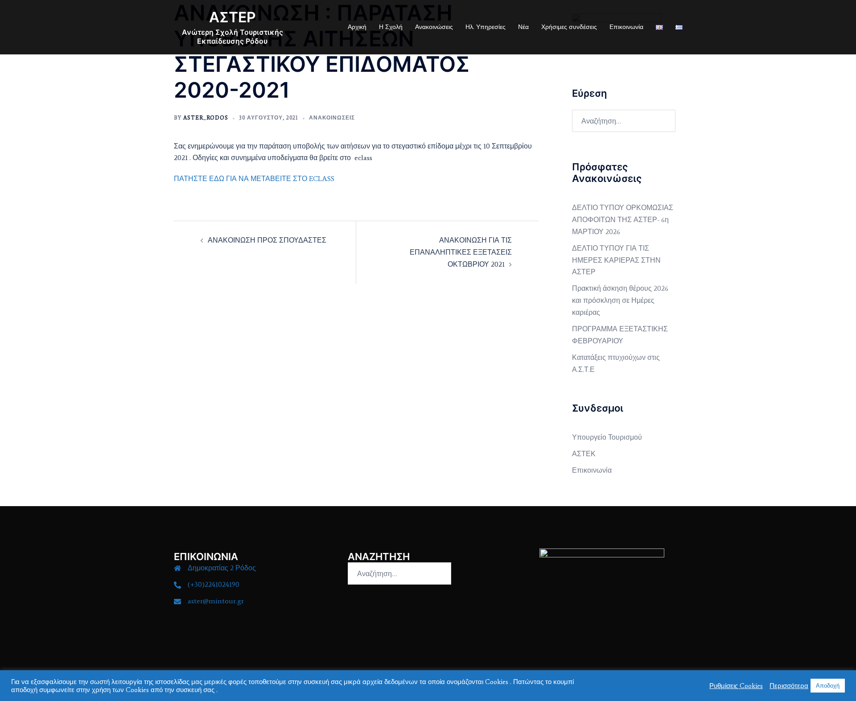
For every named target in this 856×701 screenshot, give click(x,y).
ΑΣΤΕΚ (584, 453)
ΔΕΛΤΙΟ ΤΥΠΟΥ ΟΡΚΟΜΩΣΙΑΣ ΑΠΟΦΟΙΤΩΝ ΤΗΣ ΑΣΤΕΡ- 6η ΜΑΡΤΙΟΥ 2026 (622, 219)
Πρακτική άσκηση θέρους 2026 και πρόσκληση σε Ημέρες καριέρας (620, 300)
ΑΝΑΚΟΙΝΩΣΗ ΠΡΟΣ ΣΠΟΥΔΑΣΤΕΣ (267, 240)
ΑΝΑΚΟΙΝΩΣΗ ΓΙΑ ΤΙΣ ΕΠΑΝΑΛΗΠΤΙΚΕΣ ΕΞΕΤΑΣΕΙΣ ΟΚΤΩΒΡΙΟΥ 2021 (461, 252)
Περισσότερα (789, 686)
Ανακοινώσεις (434, 27)
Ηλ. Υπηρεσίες (485, 27)
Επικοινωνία (626, 27)
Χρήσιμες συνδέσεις (569, 27)
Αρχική (357, 27)
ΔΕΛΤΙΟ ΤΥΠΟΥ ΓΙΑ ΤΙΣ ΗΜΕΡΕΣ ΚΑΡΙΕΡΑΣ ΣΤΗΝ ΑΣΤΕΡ (616, 260)
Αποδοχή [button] (828, 685)
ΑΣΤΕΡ (232, 17)
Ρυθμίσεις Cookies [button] (736, 686)
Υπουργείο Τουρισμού (607, 437)
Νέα (523, 27)
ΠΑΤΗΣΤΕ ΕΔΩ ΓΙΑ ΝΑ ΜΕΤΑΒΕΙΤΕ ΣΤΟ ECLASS (254, 178)
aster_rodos (205, 118)
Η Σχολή (391, 27)
